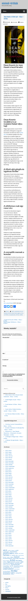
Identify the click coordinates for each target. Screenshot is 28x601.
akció (13, 311)
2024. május (8, 473)
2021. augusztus (9, 531)
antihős (9, 550)
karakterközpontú (7, 558)
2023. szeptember (10, 487)
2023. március (9, 498)
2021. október (9, 528)
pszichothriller (15, 564)
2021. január (8, 544)
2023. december (9, 482)
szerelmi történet (16, 567)
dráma (16, 553)
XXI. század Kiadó (8, 303)
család (16, 550)
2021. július (8, 533)
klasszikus (21, 558)
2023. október (9, 485)
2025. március (9, 455)
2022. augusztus (9, 510)
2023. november (9, 484)
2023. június (8, 493)
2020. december (9, 545)
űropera (12, 574)
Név (4, 353)
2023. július (8, 491)
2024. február (8, 478)
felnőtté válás (15, 555)
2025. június (8, 450)
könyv (7, 311)
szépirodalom (8, 569)
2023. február (8, 500)
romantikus (6, 566)
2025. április (8, 454)
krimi (22, 313)
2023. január (8, 501)
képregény (8, 586)
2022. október (9, 507)
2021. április (8, 538)
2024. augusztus (9, 468)
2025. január (8, 459)
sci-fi (11, 566)
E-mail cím (6, 359)
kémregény (17, 313)
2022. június (8, 514)
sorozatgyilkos (6, 567)
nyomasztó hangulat (8, 563)
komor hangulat (6, 560)
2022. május (8, 515)
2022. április (8, 517)
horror (4, 557)
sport (12, 567)
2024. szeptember (10, 466)
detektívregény (8, 553)
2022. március (9, 519)
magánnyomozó (11, 561)
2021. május (8, 537)
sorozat (7, 589)
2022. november (9, 505)
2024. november (9, 463)
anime (6, 582)
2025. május (8, 452)
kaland (13, 313)
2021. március (9, 540)
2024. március (9, 477)
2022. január (8, 522)
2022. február (8, 521)
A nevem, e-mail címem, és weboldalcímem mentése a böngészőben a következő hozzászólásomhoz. (14, 375)
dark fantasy (13, 551)
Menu (4, 11)
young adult (19, 573)
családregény (6, 551)
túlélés (21, 314)
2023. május (8, 494)
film (6, 584)
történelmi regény (9, 572)
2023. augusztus (9, 489)
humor (8, 557)
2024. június (8, 471)
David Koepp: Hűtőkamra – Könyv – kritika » (13, 322)
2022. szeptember (10, 508)
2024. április (8, 475)
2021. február (8, 542)
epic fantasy (21, 553)
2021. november (9, 526)
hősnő (9, 313)
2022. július (8, 512)
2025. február (8, 457)
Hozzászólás (6, 337)
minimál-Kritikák (10, 3)
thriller (17, 314)
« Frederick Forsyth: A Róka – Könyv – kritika (13, 320)
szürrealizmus (17, 569)
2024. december (9, 461)
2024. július (8, 470)
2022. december (9, 503)
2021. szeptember (10, 530)
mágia (21, 561)
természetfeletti (6, 571)
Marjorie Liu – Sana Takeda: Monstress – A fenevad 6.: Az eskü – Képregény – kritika (13, 433)
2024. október (9, 464)
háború (11, 557)
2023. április (8, 496)
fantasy (6, 555)
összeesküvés (12, 314)
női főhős (6, 314)
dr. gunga (15, 22)
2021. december (9, 524)
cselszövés (17, 311)
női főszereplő (18, 563)
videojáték (8, 591)
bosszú (12, 550)
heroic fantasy (21, 555)
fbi (10, 555)
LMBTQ (4, 561)
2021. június (8, 535)
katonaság (15, 558)
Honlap (4, 365)
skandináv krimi (18, 566)
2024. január (8, 480)
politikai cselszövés (6, 564)
